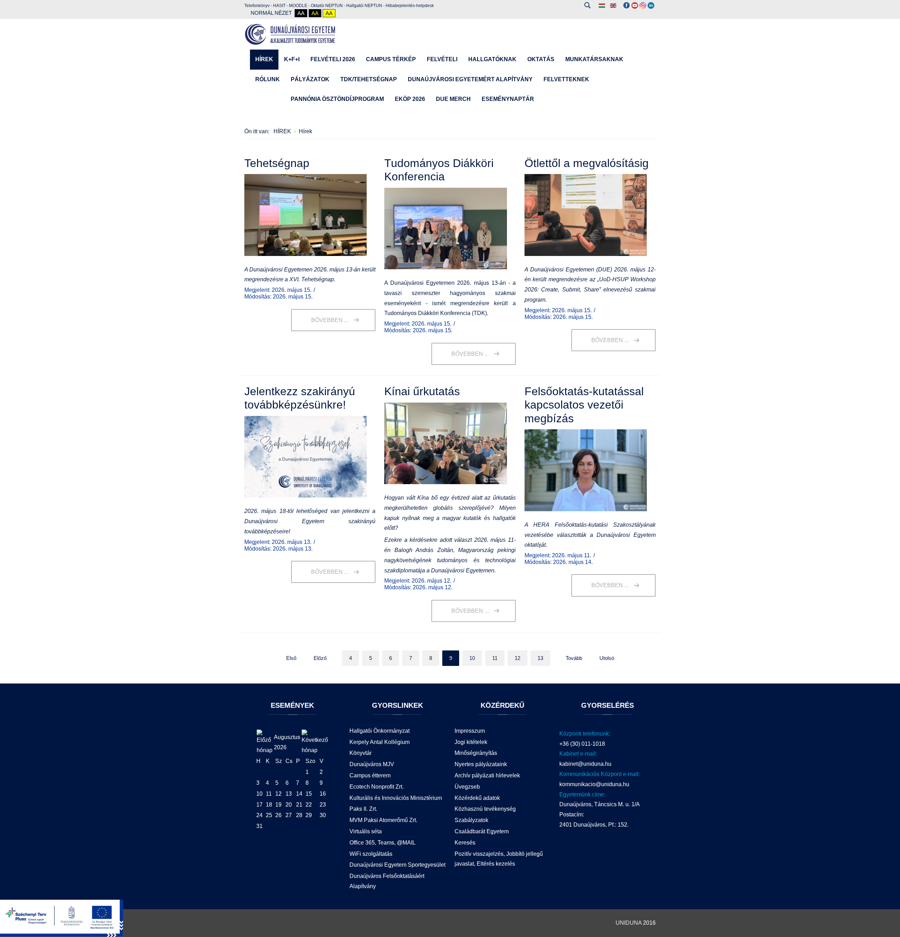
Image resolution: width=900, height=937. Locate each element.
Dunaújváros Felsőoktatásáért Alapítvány (386, 881)
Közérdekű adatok (477, 798)
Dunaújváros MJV (371, 764)
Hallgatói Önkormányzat (379, 731)
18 (269, 805)
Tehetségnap (276, 163)
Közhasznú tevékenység (485, 809)
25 (269, 815)
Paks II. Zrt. (363, 809)
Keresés (587, 5)
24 (259, 815)
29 (309, 815)
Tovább (574, 658)
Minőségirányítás (476, 753)
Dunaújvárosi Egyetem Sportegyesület (397, 865)
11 (494, 658)
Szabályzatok (471, 820)
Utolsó (606, 658)
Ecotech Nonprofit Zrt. (376, 787)
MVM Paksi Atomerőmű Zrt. (383, 820)
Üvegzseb (467, 787)
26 (278, 815)
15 (309, 794)
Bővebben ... (329, 320)
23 (323, 805)
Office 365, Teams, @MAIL (382, 843)
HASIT (279, 5)
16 (323, 794)
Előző (320, 658)
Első (291, 658)
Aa (300, 13)
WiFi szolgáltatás (370, 854)
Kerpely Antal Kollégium (379, 742)
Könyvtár (360, 753)
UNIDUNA (629, 923)
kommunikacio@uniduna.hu (594, 784)
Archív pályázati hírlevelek (487, 775)
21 (299, 805)
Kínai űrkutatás (422, 391)
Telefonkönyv (257, 5)
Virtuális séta (365, 831)
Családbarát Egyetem (482, 831)
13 (540, 658)
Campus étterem (370, 775)
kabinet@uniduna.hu (585, 764)
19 (278, 805)
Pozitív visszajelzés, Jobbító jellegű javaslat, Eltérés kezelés (499, 859)
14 (299, 794)
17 (259, 805)
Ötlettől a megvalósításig (587, 163)
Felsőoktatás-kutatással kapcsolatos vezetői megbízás (584, 405)
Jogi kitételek (471, 742)
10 (472, 658)
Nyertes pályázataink (481, 764)
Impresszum (470, 731)
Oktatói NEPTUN (327, 5)
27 (288, 815)
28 (299, 815)
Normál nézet (271, 13)
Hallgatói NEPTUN (364, 5)
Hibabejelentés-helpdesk (410, 5)
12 (517, 658)
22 (309, 805)
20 (288, 805)
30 (323, 815)
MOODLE (298, 5)
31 (259, 826)
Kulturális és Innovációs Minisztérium (395, 798)
